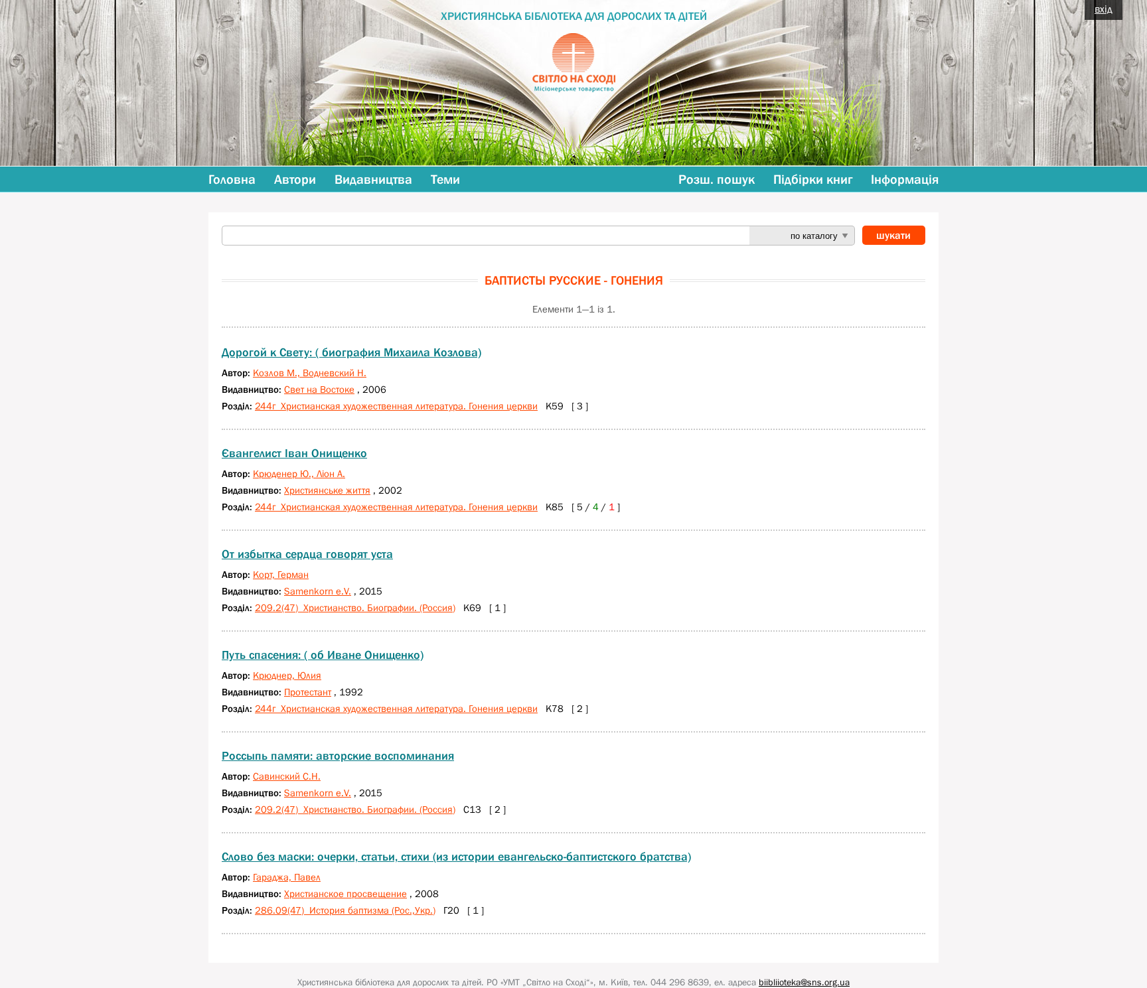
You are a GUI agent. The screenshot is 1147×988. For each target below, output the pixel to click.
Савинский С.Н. (287, 776)
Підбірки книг (812, 179)
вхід (1103, 9)
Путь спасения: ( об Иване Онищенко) (322, 655)
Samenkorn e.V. (317, 591)
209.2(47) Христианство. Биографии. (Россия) (355, 607)
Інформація (905, 179)
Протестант (307, 691)
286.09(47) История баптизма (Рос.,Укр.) (345, 910)
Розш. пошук (716, 179)
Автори (295, 179)
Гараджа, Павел (287, 876)
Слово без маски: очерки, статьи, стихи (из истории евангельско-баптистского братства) (456, 856)
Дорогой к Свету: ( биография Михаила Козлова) (351, 352)
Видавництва (373, 179)
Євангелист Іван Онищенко (294, 453)
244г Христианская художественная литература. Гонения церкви (396, 405)
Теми (445, 179)
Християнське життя (327, 490)
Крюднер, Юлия (287, 675)
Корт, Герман (281, 574)
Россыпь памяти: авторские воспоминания (338, 755)
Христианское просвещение (345, 893)
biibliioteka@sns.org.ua (804, 982)
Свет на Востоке (319, 389)
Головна (232, 179)
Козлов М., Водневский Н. (309, 372)
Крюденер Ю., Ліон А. (299, 473)
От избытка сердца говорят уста (307, 554)
